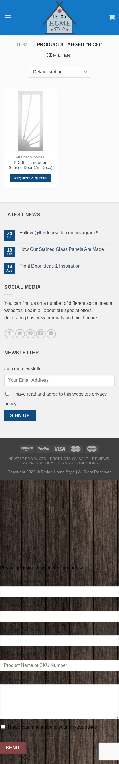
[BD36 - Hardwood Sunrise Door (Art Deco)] (30, 121)
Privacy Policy (37, 463)
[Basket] (112, 17)
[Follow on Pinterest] (30, 333)
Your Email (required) (20, 605)
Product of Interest (18, 655)
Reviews (100, 459)
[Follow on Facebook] (9, 333)
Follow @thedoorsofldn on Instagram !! (58, 232)
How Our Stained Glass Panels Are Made (61, 249)
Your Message (14, 679)
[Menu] (7, 17)
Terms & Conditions (77, 463)
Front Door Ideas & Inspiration (50, 266)
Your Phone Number (19, 630)
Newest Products (27, 459)
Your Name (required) (21, 581)
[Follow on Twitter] (20, 333)
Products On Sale (69, 459)
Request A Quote (30, 178)
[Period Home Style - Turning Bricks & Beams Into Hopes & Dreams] (59, 17)
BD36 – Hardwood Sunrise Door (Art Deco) (31, 165)
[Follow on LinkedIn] (41, 333)
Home (24, 44)
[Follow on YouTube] (51, 333)
